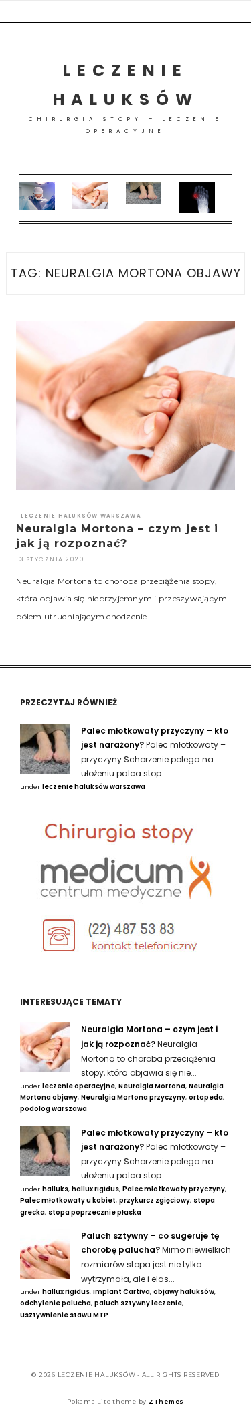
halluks (55, 1188)
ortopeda (206, 1097)
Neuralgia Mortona (151, 1086)
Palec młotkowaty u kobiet (68, 1200)
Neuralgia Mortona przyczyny (133, 1097)
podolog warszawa (53, 1108)
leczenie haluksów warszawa (81, 516)
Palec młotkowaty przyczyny (173, 1188)
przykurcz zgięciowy (154, 1200)
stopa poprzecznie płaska (94, 1212)
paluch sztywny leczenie (138, 1303)
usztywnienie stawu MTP (64, 1315)
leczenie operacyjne (78, 1086)
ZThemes (166, 1401)
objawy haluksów (183, 1291)
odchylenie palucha (55, 1303)
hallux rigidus (95, 1188)
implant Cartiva (121, 1291)
